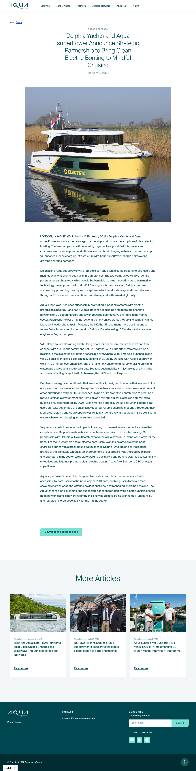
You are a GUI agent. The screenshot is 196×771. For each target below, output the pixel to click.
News (136, 6)
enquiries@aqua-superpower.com (78, 718)
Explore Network (101, 6)
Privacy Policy (14, 722)
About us (121, 6)
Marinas (45, 6)
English (8, 768)
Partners (81, 6)
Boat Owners (63, 6)
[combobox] (10, 768)
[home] (17, 6)
